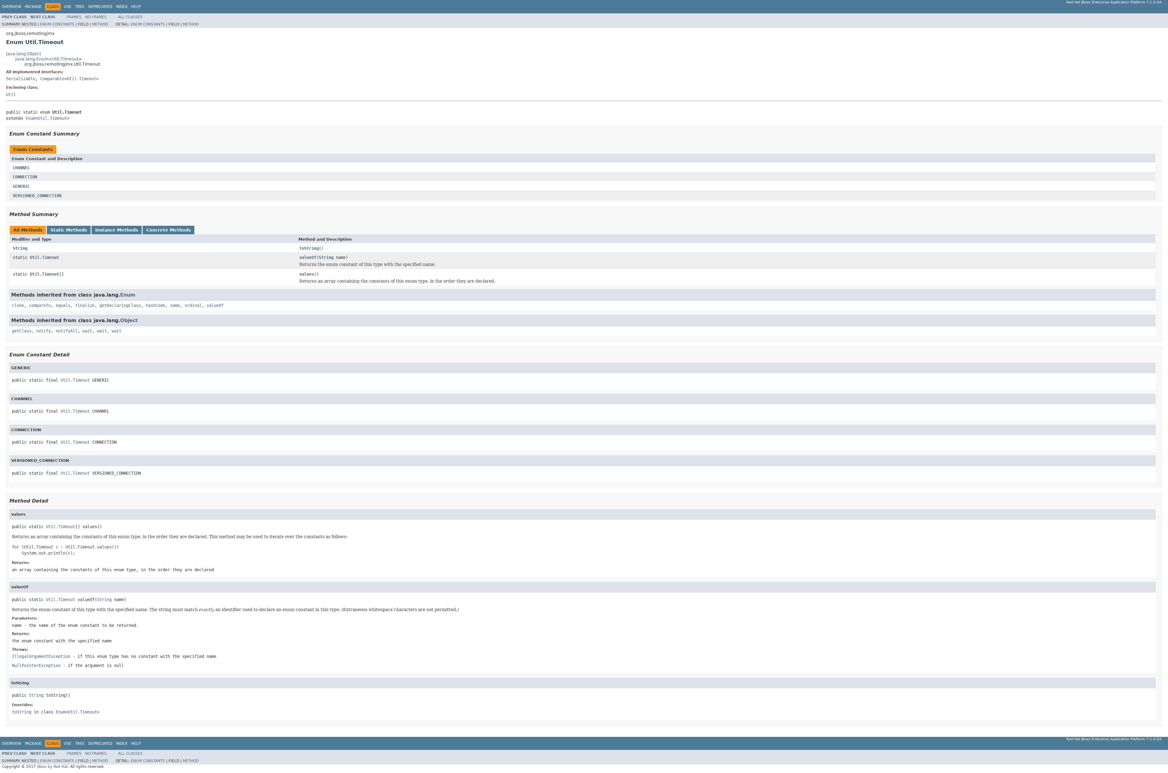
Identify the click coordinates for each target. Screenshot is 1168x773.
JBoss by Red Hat (52, 766)
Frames (74, 17)
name (175, 305)
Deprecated (100, 7)
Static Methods (68, 230)
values (306, 274)
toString (309, 248)
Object (129, 320)
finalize (85, 305)
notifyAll (67, 330)
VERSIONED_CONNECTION (37, 195)
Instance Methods (116, 230)
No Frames (96, 17)
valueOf (307, 257)
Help (136, 7)
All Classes (130, 17)
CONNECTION (25, 176)
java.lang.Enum (32, 59)
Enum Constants (57, 24)
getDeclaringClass (120, 305)
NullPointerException (36, 665)
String (20, 248)
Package (33, 7)
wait (87, 330)
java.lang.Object (23, 53)
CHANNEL (21, 167)
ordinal (193, 305)
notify (43, 330)
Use (67, 7)
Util (11, 94)
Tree (80, 7)
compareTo (40, 305)
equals (63, 305)
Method (100, 24)
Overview (11, 7)
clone (18, 305)
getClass (21, 330)
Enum (30, 118)
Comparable (52, 78)
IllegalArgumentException (41, 656)
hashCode (155, 305)
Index (121, 7)
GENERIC (21, 186)
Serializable (20, 78)
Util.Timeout (65, 59)
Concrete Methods (168, 230)
